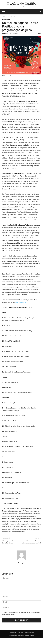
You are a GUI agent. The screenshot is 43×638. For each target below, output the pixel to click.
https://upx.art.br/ (20, 302)
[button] (40, 11)
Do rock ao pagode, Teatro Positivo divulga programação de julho (20, 26)
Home (3, 16)
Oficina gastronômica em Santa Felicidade (10, 542)
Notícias (20, 632)
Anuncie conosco (29, 632)
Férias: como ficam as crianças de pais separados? (31, 542)
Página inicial (12, 632)
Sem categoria (11, 16)
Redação (4, 33)
